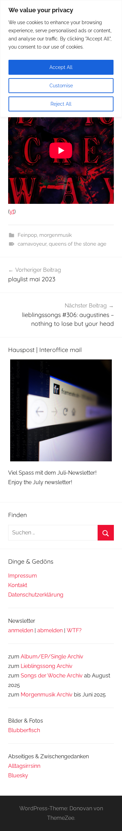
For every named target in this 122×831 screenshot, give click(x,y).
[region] (61, 58)
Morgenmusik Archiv (47, 694)
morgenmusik (55, 235)
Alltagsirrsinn (24, 766)
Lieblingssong (38, 666)
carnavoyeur (32, 244)
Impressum (22, 575)
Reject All (61, 104)
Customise (61, 85)
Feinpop (27, 235)
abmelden (50, 630)
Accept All (61, 67)
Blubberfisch (24, 730)
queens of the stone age (77, 244)
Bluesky (18, 775)
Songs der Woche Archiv (52, 675)
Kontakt (17, 585)
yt (11, 211)
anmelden (20, 630)
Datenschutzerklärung (35, 594)
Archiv (65, 666)
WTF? (74, 630)
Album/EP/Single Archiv (52, 656)
